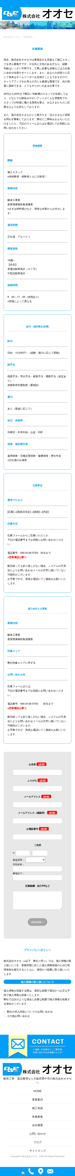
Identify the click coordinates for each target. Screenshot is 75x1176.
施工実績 (37, 1108)
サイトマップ (37, 1150)
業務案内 (37, 1099)
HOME (37, 1091)
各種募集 (37, 1116)
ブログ (37, 1142)
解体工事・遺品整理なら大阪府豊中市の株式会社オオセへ (37, 1080)
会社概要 (37, 1125)
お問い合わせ (37, 1133)
